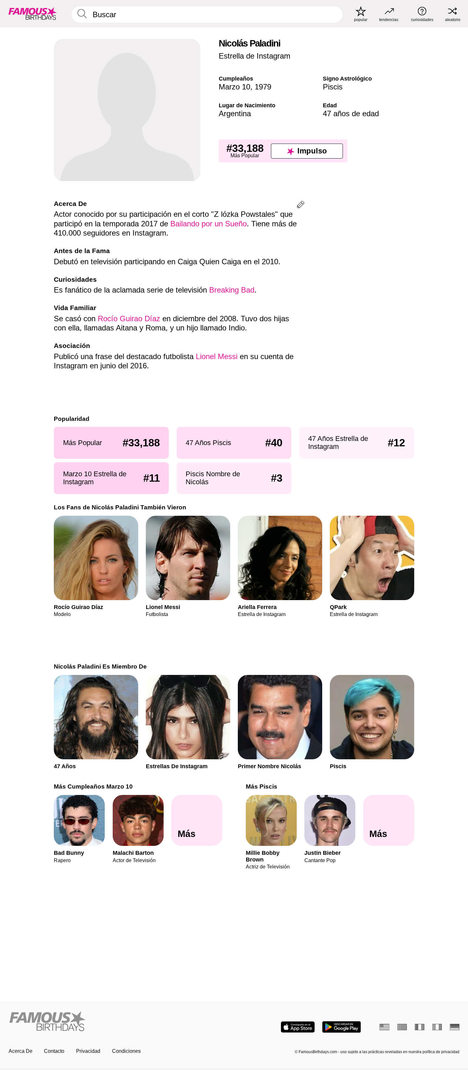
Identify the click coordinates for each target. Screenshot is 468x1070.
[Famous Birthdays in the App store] (298, 1027)
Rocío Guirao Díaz (129, 318)
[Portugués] (402, 1027)
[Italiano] (437, 1027)
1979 (263, 86)
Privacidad (88, 1051)
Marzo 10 (234, 86)
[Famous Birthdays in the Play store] (341, 1027)
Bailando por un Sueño (208, 223)
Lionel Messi (217, 356)
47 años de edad (351, 113)
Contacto (54, 1051)
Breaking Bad (231, 290)
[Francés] (420, 1027)
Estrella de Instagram (254, 56)
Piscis (333, 86)
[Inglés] (384, 1027)
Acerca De (20, 1051)
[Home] (119, 1021)
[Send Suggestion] (301, 205)
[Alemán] (455, 1027)
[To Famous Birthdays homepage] (33, 13)
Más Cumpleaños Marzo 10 (93, 786)
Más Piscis (261, 786)
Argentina (235, 113)
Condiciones (126, 1051)
